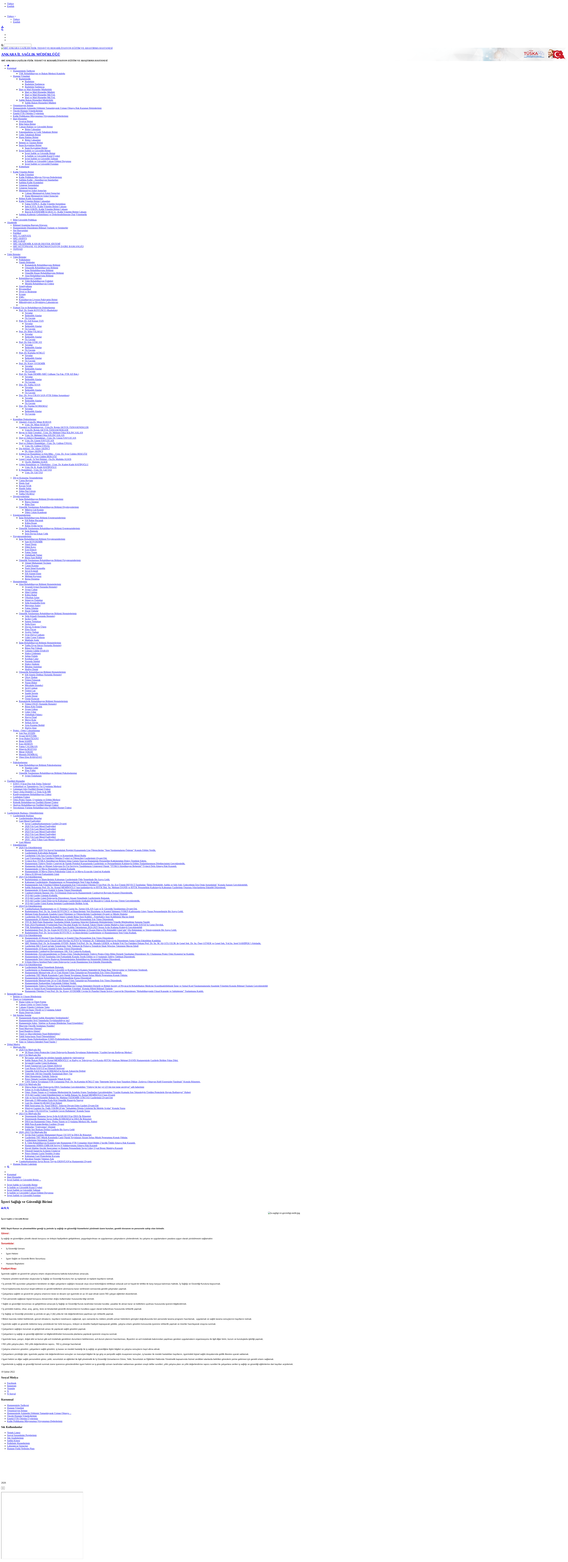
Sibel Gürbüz (31, 592)
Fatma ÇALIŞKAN (28, 746)
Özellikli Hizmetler (16, 781)
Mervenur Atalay (33, 605)
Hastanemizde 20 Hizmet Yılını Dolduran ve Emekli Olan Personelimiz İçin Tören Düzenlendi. (69, 919)
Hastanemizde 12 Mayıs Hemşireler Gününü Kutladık (50, 869)
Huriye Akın (31, 728)
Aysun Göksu (31, 709)
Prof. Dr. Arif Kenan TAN (31, 321)
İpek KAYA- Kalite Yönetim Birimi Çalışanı (45, 206)
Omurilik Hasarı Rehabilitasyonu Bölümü (44, 273)
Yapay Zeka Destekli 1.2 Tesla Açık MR (32, 791)
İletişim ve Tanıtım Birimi (31, 142)
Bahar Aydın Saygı (34, 525)
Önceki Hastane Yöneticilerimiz (28, 111)
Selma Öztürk (31, 656)
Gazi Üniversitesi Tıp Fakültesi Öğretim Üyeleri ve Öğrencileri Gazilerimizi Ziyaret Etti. (66, 858)
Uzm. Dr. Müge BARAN (37, 424)
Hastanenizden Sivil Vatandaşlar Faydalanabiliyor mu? (44, 1020)
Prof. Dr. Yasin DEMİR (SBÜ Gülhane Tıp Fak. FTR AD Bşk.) (49, 374)
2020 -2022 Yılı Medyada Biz (33, 1132)
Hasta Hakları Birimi (28, 137)
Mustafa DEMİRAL (28, 754)
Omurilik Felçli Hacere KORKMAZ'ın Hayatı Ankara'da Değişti (55, 1071)
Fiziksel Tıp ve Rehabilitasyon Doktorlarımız (34, 307)
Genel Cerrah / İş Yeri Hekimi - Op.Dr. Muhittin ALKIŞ (45, 459)
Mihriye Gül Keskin (34, 509)
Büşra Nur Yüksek (33, 648)
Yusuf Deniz (31, 544)
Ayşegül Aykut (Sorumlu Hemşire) (41, 587)
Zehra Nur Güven (27, 491)
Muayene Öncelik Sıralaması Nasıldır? (37, 1026)
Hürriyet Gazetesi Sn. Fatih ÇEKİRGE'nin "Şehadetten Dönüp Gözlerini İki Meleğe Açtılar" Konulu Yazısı (75, 1108)
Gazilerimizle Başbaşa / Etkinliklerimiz (25, 813)
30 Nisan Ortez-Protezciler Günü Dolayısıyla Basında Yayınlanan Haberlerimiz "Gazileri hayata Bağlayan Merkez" (79, 1052)
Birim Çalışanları (33, 129)
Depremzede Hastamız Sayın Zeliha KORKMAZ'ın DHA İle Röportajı (58, 1119)
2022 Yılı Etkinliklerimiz (30, 964)
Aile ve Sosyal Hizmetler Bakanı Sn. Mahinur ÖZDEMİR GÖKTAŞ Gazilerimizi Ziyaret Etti (69, 1097)
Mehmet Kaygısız (33, 576)
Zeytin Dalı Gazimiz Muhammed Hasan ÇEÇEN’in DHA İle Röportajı (58, 1135)
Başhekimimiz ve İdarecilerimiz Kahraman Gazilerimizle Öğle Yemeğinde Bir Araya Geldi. (67, 879)
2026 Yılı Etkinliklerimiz (30, 847)
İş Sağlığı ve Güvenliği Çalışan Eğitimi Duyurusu (48, 161)
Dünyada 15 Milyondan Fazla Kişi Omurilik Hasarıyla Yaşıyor (54, 1100)
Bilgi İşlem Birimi (27, 124)
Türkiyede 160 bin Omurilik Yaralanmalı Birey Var (48, 1073)
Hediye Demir (31, 669)
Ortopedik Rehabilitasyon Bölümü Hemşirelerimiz (42, 672)
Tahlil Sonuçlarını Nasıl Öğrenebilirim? (37, 1036)
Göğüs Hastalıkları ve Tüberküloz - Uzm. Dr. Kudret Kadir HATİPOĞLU (53, 464)
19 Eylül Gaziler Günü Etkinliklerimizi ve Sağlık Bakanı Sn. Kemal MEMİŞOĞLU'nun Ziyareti (70, 1095)
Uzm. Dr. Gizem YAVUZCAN (39, 440)
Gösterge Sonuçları (28, 188)
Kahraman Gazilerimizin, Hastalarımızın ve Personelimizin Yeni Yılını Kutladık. (62, 882)
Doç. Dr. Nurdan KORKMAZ (33, 406)
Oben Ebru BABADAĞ (30, 757)
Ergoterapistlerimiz (22, 515)
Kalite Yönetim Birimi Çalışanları (34, 201)
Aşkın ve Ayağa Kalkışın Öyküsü (40, 1089)
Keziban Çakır (31, 658)
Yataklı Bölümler (27, 262)
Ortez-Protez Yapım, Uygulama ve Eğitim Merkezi (36, 799)
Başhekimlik (25, 79)
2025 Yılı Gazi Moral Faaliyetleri (40, 829)
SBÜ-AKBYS (20, 238)
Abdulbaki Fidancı (33, 714)
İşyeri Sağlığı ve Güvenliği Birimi (34, 150)
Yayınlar (29, 313)
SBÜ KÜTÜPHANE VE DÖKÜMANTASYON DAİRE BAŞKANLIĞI (48, 246)
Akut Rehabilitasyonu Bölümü (39, 275)
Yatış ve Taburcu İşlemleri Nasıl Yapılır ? (38, 1041)
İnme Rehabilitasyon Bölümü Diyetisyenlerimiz (41, 499)
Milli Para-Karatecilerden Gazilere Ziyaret (44, 1124)
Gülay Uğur (30, 712)
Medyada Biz (19, 1047)
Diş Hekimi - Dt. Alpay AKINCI (34, 448)
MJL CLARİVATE (22, 236)
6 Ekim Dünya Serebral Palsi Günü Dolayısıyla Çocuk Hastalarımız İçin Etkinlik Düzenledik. (68, 962)
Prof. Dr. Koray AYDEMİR (32, 363)
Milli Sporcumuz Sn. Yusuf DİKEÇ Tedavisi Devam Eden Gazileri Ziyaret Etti (62, 1105)
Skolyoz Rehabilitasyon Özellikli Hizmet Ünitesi (35, 805)
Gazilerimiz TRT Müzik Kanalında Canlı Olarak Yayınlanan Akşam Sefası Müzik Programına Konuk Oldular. (76, 975)
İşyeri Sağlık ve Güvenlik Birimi (40, 153)
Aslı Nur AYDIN (27, 733)
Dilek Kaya (30, 547)
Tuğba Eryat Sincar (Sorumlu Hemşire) (43, 645)
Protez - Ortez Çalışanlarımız (26, 730)
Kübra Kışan (31, 523)
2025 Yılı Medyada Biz (30, 1055)
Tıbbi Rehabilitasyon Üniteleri (39, 281)
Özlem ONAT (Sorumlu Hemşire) (41, 704)
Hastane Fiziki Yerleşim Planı (20, 1448)
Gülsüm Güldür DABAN (37, 650)
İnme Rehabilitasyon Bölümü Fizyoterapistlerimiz (42, 539)
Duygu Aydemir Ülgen (35, 627)
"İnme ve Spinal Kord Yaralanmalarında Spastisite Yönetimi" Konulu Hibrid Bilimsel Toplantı (69, 988)
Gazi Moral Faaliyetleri (30, 821)
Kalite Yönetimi (26, 174)
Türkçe (10, 3)
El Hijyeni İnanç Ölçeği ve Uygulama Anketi (40, 1010)
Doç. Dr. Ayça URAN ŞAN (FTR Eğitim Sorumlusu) (44, 395)
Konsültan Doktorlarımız (24, 419)
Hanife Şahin (25, 488)
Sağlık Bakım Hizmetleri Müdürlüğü (36, 100)
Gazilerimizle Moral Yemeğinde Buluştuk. (44, 967)
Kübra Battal (31, 595)
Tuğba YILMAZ (27, 494)
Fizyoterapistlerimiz (22, 536)
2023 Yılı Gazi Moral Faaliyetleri (40, 834)
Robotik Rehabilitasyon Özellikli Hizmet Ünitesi (35, 802)
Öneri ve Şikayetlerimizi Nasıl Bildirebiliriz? (39, 1034)
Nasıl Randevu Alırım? (29, 1031)
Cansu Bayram (26, 480)
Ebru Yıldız (30, 770)
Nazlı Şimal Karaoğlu (35, 568)
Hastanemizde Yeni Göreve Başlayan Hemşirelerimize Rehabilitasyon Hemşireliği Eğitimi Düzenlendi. (73, 959)
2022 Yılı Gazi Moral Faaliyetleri (40, 837)
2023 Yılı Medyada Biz (30, 1113)
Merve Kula (30, 720)
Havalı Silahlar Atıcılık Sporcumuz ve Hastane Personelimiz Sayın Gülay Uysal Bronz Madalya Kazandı (74, 1148)
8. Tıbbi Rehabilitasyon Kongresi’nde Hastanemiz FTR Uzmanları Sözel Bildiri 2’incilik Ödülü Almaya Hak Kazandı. (80, 1143)
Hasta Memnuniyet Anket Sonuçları (41, 196)
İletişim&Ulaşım (14, 994)
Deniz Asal (24, 483)
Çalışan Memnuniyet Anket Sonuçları (42, 193)
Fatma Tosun (31, 552)
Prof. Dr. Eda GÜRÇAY (30, 342)
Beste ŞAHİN (25, 741)
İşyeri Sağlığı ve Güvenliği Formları (41, 164)
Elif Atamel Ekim (33, 573)
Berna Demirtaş (32, 579)
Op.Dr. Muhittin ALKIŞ (36, 462)
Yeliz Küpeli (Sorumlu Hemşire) (40, 616)
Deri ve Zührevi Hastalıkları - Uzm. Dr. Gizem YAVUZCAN (47, 438)
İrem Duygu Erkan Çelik (36, 533)
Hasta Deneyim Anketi (29, 1012)
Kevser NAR (25, 486)
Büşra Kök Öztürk (33, 706)
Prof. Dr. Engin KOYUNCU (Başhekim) (38, 310)
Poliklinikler (24, 259)
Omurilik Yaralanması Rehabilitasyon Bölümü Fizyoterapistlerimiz (50, 560)
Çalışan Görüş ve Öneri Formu (33, 1004)
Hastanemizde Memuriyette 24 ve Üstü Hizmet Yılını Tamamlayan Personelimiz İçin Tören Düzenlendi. (73, 980)
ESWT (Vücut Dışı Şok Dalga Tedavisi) (32, 783)
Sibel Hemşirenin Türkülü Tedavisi (41, 1076)
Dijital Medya (13, 1044)
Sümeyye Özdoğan (34, 600)
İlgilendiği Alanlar (33, 315)
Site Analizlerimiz (15, 1438)
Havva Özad (31, 717)
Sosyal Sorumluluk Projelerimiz (22, 1435)
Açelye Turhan (32, 632)
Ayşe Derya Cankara (34, 635)
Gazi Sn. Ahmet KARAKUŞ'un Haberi (43, 1103)
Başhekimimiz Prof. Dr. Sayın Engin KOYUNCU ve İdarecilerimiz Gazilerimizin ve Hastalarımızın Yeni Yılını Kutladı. (81, 932)
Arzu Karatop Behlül (35, 725)
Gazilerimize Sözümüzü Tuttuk (39, 1140)
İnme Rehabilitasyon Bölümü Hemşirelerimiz (40, 642)
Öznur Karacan (32, 698)
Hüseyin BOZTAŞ (28, 749)
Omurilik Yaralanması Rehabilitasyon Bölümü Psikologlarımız (48, 773)
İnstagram (11, 1386)
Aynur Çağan (31, 589)
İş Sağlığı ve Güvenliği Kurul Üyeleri (42, 156)
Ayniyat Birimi (26, 121)
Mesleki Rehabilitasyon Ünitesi (39, 283)
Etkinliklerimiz (20, 845)
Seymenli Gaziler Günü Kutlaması (41, 1063)
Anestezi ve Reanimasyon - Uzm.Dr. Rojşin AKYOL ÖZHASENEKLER (54, 427)
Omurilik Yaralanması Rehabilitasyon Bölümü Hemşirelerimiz (48, 613)
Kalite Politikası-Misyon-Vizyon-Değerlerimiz (40, 177)
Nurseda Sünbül (32, 661)
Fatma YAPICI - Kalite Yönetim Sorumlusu (45, 204)
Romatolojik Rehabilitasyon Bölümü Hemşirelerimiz (43, 701)
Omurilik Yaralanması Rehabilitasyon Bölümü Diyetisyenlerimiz (49, 507)
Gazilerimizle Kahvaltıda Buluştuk (41, 853)
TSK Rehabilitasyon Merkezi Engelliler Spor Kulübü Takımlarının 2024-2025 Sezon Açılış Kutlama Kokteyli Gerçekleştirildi (83, 927)
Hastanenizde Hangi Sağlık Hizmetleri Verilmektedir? (44, 1018)
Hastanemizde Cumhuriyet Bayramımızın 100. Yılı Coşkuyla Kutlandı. (58, 951)
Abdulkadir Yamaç (33, 555)
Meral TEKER (26, 752)
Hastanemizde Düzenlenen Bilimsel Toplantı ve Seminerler (40, 228)
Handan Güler (31, 768)
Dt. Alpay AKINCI (34, 451)
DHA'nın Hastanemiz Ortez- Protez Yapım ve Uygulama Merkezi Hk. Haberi (61, 1121)
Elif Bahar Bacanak (34, 520)
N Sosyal (11, 1394)
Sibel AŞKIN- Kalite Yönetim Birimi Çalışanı (46, 209)
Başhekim (29, 81)
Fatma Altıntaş (31, 608)
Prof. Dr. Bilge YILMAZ (30, 331)
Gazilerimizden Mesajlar (30, 818)
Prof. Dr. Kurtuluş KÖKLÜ (32, 353)
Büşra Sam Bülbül (33, 557)
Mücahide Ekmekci (34, 685)
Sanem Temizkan (33, 621)
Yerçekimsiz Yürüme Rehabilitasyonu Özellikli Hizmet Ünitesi (42, 807)
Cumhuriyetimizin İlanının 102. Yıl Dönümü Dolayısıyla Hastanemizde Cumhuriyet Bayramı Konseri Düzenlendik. (79, 893)
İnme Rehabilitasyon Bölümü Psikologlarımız (40, 765)
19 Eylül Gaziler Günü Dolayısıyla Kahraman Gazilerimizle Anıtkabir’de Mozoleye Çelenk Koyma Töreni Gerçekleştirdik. (82, 901)
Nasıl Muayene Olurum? (30, 1028)
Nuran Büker (31, 682)
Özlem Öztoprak (32, 680)
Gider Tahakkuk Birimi (30, 134)
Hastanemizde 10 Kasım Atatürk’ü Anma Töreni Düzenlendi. (53, 890)
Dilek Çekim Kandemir (36, 512)
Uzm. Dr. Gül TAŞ (34, 472)
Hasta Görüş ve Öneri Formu (32, 1002)
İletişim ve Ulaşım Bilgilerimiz (27, 996)
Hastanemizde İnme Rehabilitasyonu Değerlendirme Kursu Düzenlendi (58, 978)
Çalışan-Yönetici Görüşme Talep (34, 1007)
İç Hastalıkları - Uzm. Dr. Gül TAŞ (35, 470)
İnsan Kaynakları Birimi (30, 145)
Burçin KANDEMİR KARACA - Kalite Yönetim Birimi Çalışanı (55, 212)
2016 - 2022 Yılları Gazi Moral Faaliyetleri (45, 839)
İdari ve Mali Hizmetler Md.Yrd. (40, 95)
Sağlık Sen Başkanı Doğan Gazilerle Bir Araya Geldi (50, 1129)
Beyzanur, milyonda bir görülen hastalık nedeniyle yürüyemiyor (54, 1057)
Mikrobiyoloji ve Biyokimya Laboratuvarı (38, 302)
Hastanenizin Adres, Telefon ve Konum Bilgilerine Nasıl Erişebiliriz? (51, 1023)
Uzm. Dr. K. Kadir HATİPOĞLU (41, 467)
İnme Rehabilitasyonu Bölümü (39, 270)
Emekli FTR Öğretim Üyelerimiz (28, 113)
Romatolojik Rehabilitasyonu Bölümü (42, 265)
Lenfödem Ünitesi (21, 797)
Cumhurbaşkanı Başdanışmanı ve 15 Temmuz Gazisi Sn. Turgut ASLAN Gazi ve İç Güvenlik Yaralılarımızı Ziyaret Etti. (81, 908)
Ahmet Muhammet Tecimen (38, 563)
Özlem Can (30, 690)
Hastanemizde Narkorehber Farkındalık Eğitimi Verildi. (50, 983)
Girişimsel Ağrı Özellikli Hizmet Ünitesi (31, 789)
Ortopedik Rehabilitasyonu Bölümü (41, 267)
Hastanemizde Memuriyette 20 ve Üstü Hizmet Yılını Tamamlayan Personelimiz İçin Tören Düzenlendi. (73, 972)
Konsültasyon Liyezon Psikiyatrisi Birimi (38, 299)
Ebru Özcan (30, 629)
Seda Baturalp (31, 531)
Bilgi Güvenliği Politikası (25, 220)
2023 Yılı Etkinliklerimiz (30, 935)
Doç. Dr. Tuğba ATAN (29, 384)
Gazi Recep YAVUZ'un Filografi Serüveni (44, 1068)
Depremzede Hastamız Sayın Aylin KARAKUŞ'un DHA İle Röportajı (58, 1116)
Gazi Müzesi (25, 842)
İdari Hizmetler (20, 118)
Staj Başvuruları (20, 230)
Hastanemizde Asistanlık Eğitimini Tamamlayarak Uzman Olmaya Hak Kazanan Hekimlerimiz (57, 108)
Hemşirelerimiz (20, 581)
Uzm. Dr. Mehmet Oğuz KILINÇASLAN (44, 435)
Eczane (22, 294)
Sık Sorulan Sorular (22, 1015)
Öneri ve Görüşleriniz (23, 999)
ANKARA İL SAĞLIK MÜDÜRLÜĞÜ (30, 54)
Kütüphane (24, 166)
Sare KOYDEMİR (34, 541)
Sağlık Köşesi (13, 1440)
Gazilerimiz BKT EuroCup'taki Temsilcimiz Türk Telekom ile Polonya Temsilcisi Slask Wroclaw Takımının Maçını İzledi (81, 946)
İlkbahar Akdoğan (33, 666)
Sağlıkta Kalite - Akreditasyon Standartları (38, 180)
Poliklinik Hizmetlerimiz (18, 1443)
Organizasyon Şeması (23, 105)
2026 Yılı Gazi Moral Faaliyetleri (40, 826)
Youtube (11, 1388)
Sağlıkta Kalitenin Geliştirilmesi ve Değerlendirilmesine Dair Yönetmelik (53, 214)
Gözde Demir (31, 696)
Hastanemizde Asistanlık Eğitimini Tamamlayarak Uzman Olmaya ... (39, 1413)
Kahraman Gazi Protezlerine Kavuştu (42, 1156)
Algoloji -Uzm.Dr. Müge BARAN (35, 422)
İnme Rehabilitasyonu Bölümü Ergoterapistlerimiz (42, 517)
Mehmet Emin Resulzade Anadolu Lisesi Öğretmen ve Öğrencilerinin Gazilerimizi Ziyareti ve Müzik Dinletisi (76, 914)
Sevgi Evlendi (31, 571)
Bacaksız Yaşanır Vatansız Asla (39, 1159)
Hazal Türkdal (31, 611)
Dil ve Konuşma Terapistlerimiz (28, 478)
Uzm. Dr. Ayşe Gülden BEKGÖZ (41, 456)
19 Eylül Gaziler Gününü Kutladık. (41, 895)
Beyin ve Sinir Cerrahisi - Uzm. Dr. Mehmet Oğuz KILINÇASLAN (51, 432)
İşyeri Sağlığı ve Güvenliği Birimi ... (24, 1180)
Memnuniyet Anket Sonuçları (32, 190)
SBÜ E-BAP (19, 241)
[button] (11, 16)
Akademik (12, 222)
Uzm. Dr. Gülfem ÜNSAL (37, 446)
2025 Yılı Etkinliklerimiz (30, 877)
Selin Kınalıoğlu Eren (35, 603)
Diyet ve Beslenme (28, 291)
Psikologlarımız (20, 762)
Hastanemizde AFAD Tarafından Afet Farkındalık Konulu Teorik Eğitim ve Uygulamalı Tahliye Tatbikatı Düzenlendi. (80, 956)
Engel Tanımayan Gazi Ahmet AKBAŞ (43, 1065)
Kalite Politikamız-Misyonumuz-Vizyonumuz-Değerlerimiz (40, 116)
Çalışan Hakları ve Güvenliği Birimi (36, 126)
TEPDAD (18, 249)
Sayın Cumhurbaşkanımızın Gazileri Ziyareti (46, 823)
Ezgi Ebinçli (30, 549)
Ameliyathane (25, 286)
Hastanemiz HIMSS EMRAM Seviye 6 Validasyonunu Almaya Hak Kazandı (61, 1145)
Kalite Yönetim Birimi (23, 172)
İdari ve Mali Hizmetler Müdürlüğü (35, 89)
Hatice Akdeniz (32, 664)
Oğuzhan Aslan (32, 597)
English (10, 6)
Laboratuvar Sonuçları (17, 1446)
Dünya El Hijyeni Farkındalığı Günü (42, 874)
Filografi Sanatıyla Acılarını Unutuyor (42, 1151)
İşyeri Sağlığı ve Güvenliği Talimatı (41, 158)
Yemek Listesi (13, 1432)
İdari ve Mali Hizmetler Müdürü (40, 92)
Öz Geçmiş (30, 318)
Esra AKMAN (26, 744)
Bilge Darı (30, 504)
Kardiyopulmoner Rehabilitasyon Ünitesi (32, 794)
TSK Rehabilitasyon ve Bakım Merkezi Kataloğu (42, 73)
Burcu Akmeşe (32, 502)
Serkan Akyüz (31, 722)
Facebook (11, 1383)
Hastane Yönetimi (21, 76)
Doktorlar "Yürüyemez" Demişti (40, 1127)
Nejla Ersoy (30, 624)
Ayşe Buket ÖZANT (29, 738)
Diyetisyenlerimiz (21, 496)
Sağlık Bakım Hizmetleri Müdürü (40, 103)
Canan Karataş (32, 565)
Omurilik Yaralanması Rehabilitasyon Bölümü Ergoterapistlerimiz (49, 528)
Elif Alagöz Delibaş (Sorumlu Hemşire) (43, 674)
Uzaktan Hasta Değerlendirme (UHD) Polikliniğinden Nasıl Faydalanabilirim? (55, 1039)
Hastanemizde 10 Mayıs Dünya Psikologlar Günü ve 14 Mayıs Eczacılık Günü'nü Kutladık (67, 871)
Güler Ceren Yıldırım (35, 637)
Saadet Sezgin (31, 693)
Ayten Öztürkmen (33, 775)
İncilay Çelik (31, 619)
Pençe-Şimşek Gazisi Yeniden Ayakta (42, 1153)
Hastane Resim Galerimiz (25, 1164)
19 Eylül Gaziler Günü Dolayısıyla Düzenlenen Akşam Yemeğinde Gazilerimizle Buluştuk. (67, 898)
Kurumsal (11, 68)
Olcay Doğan (31, 677)
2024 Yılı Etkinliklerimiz (30, 906)
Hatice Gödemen (33, 653)
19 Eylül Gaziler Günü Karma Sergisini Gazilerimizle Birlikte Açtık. (57, 903)
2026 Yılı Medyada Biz (30, 1049)
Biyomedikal (25, 289)
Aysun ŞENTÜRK (28, 736)
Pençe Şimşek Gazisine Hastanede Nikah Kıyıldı (47, 1079)
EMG (21, 297)
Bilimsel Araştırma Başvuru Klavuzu (30, 225)
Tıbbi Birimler (13, 254)
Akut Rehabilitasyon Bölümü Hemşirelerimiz (40, 584)
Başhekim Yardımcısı (35, 84)
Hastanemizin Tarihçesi (24, 71)
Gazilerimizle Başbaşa (23, 815)
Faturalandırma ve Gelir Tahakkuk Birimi (38, 132)
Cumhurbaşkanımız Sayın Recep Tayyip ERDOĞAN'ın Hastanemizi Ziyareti (55, 1161)
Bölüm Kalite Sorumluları (31, 198)
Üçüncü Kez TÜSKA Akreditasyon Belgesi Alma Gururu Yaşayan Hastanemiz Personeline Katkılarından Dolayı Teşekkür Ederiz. (86, 861)
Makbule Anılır (32, 640)
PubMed (17, 233)
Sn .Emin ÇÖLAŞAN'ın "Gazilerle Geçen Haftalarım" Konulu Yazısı (57, 1111)
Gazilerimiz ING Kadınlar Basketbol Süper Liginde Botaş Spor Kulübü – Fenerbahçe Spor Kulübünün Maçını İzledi (79, 916)
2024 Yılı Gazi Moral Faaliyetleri (40, 831)
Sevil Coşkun (31, 688)
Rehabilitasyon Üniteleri (30, 278)
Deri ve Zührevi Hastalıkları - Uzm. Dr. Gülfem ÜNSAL (45, 443)
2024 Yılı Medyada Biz (30, 1084)
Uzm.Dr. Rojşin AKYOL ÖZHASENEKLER (46, 430)
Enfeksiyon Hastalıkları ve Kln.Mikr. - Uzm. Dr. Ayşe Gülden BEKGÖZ (53, 454)
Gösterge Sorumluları (29, 185)
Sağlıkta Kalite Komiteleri (31, 182)
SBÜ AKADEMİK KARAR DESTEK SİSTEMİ (36, 244)
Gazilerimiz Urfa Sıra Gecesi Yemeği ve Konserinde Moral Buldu (55, 855)
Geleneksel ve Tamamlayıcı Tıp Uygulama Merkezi (37, 786)
